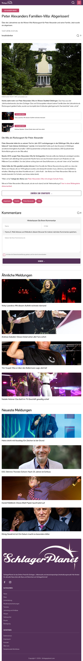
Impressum (7, 639)
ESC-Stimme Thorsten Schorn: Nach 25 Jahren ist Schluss (26, 472)
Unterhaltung (7, 600)
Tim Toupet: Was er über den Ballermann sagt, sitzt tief (24, 368)
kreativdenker (7, 35)
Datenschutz (7, 636)
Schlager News (10, 10)
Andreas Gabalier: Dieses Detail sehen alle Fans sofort (30, 129)
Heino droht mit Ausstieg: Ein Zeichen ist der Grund (23, 440)
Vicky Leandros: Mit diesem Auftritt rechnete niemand (30, 117)
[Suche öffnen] (73, 2)
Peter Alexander (28, 201)
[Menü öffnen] (79, 2)
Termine (6, 607)
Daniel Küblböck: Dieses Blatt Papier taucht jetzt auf (23, 503)
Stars (5, 597)
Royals (5, 620)
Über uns (6, 646)
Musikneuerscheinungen (11, 604)
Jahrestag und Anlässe (10, 610)
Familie (17, 201)
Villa (39, 201)
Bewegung (6, 624)
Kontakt (6, 642)
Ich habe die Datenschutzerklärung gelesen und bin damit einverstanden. (26, 254)
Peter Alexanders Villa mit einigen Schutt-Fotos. (45, 179)
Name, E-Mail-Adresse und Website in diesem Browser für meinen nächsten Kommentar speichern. (41, 232)
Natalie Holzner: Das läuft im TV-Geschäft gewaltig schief (25, 399)
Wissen (5, 614)
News (5, 594)
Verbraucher (7, 617)
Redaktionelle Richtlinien (11, 649)
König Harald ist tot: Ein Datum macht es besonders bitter (26, 534)
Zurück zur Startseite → (41, 193)
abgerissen (7, 201)
